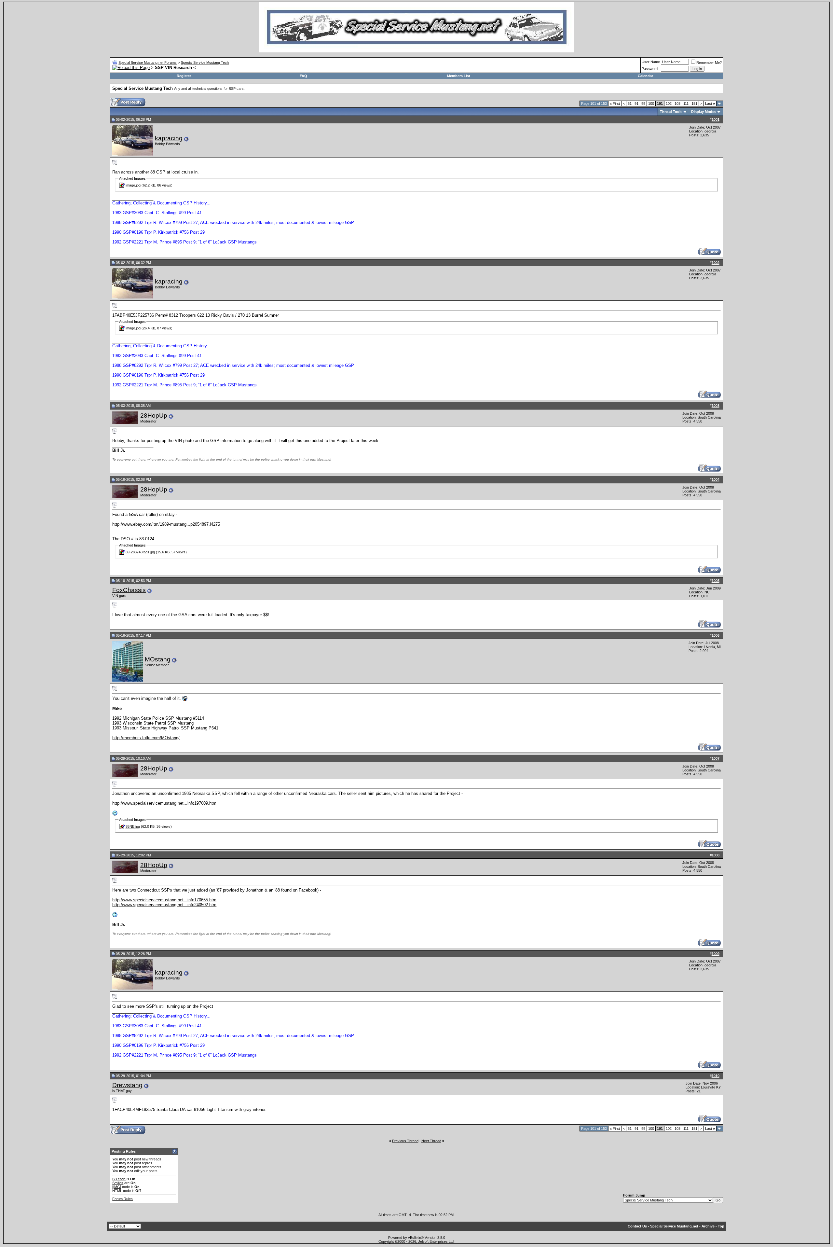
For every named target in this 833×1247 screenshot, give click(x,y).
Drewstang (127, 1085)
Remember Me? (709, 62)
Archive (708, 1226)
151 (694, 103)
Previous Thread (405, 1141)
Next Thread (431, 1141)
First (615, 103)
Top (721, 1226)
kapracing (169, 138)
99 (643, 103)
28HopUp (153, 415)
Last (710, 103)
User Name (651, 62)
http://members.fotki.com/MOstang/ (146, 737)
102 (669, 103)
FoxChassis (129, 590)
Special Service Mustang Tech (205, 62)
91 (636, 103)
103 (677, 103)
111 (686, 103)
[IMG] (116, 1187)
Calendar (645, 76)
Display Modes (703, 112)
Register (184, 76)
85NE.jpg (133, 826)
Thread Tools (671, 112)
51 (630, 103)
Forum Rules (122, 1199)
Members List (458, 76)
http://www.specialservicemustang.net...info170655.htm (164, 899)
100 (651, 103)
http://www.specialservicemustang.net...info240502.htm (164, 904)
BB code (119, 1179)
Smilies (117, 1183)
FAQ (303, 76)
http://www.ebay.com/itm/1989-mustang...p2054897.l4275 (166, 524)
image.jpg (133, 185)
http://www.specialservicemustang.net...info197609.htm (164, 803)
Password (650, 69)
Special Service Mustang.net (674, 1226)
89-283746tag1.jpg (140, 552)
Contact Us (637, 1226)
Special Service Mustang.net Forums (147, 62)
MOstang (158, 659)
